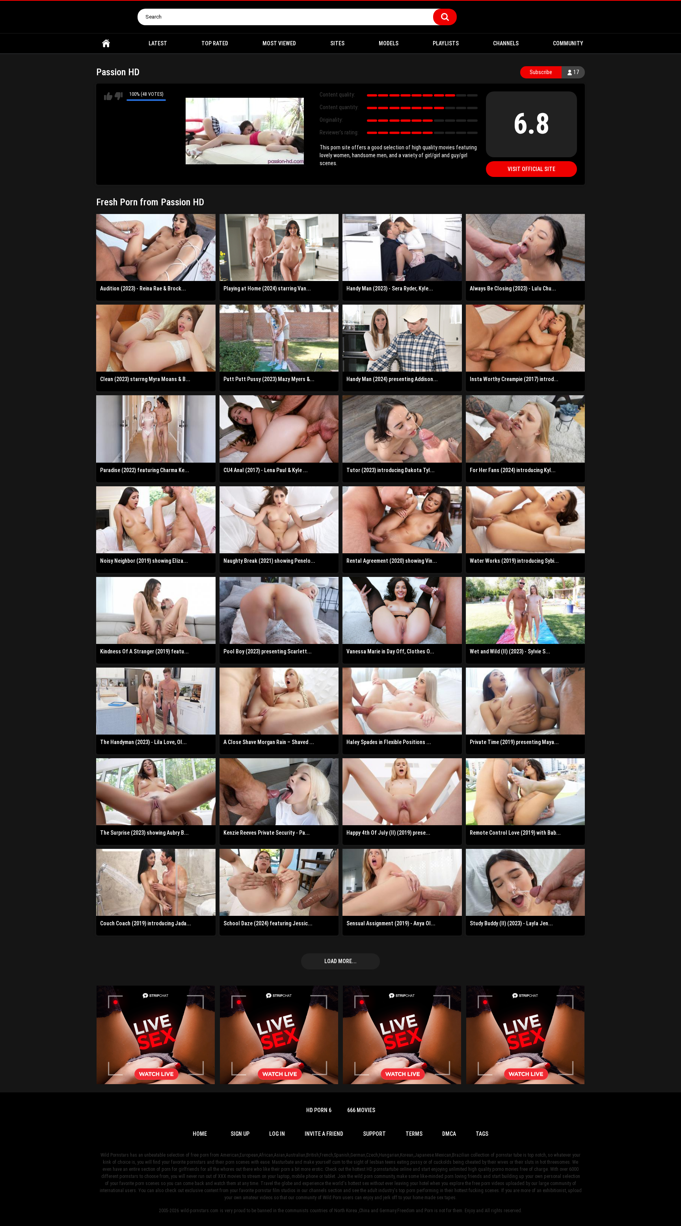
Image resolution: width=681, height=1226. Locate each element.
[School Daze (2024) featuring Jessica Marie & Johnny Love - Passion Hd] (279, 882)
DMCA (449, 1134)
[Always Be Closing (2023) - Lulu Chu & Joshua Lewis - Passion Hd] (525, 247)
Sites (337, 43)
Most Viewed (279, 43)
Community (568, 43)
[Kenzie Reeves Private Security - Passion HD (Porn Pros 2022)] (279, 791)
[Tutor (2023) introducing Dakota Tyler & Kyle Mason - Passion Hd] (402, 428)
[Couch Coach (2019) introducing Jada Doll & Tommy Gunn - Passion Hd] (156, 882)
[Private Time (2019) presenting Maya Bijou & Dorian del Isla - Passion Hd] (525, 701)
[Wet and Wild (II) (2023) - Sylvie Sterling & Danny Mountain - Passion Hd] (525, 610)
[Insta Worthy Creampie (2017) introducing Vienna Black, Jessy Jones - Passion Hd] (525, 338)
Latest (158, 43)
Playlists (446, 43)
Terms (414, 1134)
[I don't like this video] (118, 96)
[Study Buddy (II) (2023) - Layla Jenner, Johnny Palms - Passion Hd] (525, 882)
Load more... (340, 961)
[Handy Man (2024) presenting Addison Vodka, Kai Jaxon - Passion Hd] (402, 338)
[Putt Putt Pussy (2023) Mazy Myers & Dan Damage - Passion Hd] (279, 338)
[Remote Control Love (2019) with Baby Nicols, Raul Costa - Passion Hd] (525, 791)
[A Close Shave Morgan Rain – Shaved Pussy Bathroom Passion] (279, 701)
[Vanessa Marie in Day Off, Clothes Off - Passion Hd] (402, 610)
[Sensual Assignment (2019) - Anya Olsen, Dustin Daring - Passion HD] (402, 882)
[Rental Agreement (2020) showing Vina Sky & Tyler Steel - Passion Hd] (402, 519)
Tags (482, 1134)
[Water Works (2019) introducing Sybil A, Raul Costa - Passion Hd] (525, 519)
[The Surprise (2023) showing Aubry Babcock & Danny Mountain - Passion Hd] (156, 791)
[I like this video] (108, 96)
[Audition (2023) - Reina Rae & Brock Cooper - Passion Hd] (156, 247)
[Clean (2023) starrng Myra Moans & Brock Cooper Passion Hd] (156, 338)
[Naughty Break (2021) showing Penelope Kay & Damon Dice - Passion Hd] (279, 519)
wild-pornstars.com (199, 1210)
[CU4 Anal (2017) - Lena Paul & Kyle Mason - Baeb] (279, 428)
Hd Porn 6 (318, 1110)
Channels (506, 43)
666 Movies (361, 1110)
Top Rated (214, 43)
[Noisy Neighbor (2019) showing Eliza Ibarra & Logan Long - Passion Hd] (156, 519)
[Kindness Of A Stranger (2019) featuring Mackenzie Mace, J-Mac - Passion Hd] (156, 610)
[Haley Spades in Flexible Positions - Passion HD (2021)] (402, 701)
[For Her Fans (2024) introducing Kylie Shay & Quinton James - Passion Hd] (525, 428)
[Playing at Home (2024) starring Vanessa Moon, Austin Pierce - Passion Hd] (279, 247)
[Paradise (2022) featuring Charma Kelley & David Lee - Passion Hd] (156, 428)
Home (106, 43)
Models (388, 43)
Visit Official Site (531, 169)
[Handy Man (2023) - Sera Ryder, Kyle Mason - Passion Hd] (402, 247)
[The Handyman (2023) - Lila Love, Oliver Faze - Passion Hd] (156, 701)
